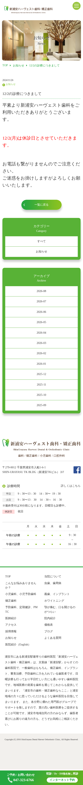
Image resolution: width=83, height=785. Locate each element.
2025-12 (41, 374)
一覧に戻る (41, 204)
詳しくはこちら (71, 485)
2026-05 (41, 322)
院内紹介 (50, 618)
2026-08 (41, 291)
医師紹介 (11, 618)
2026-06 (41, 311)
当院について (52, 576)
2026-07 (41, 301)
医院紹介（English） (18, 644)
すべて (41, 241)
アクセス (11, 624)
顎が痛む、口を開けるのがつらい (59, 609)
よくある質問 (52, 637)
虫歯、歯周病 (52, 583)
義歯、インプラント (57, 594)
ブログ (48, 631)
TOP (8, 576)
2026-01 (41, 363)
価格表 (48, 624)
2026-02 (41, 353)
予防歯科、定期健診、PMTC (21, 609)
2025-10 (41, 394)
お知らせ (41, 251)
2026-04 (41, 332)
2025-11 (41, 384)
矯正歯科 (11, 600)
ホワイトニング (54, 600)
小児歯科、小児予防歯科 (20, 594)
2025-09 (41, 405)
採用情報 (11, 631)
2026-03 (41, 343)
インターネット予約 (62, 779)
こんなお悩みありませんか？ (20, 585)
